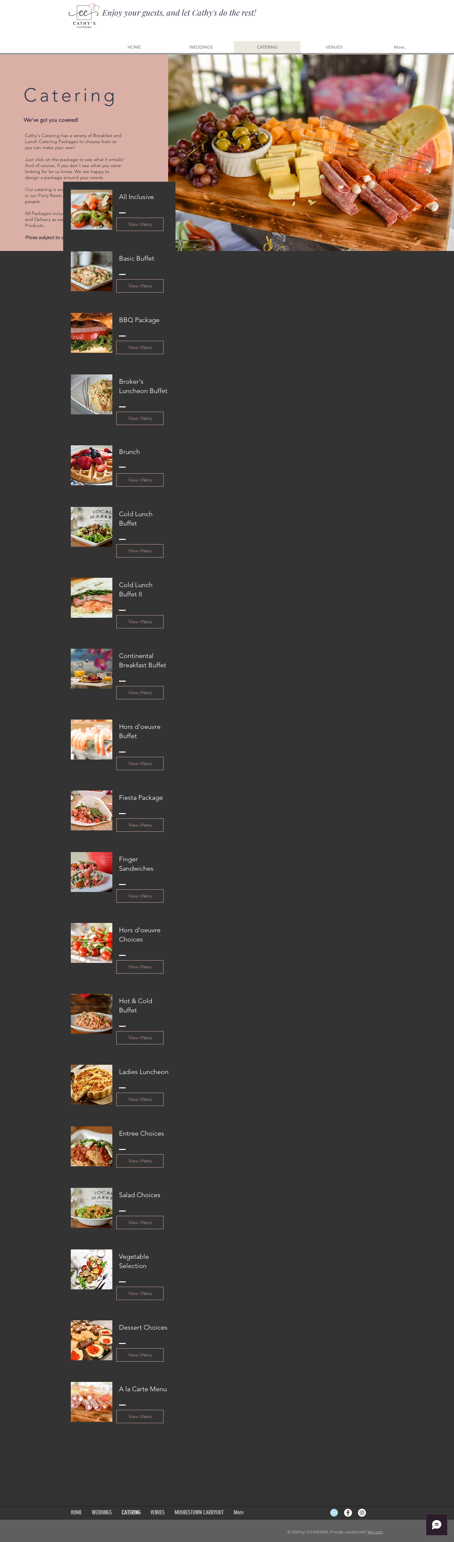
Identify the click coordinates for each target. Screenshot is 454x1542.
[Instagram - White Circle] (362, 1513)
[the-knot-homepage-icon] (334, 1513)
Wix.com (375, 1531)
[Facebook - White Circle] (348, 1513)
